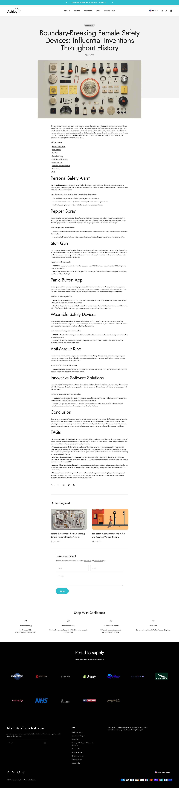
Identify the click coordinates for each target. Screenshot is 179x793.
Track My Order (109, 11)
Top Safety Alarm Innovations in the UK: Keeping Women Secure (108, 535)
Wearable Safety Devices (60, 159)
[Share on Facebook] (58, 485)
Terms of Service (98, 561)
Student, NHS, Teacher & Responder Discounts (83, 744)
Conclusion (55, 169)
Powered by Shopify (29, 780)
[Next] (112, 2)
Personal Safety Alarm (58, 146)
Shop (66, 11)
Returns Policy (76, 763)
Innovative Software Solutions (61, 165)
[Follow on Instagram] (18, 772)
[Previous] (66, 2)
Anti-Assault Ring (57, 162)
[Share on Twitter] (63, 485)
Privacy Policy (87, 561)
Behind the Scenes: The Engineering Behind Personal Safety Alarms (68, 535)
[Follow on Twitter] (13, 772)
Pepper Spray (56, 150)
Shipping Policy (77, 759)
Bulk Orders (88, 11)
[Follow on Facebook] (8, 772)
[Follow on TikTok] (23, 772)
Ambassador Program (78, 736)
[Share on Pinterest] (69, 485)
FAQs (98, 11)
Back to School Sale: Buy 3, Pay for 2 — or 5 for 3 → (89, 3)
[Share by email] (74, 485)
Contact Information (78, 756)
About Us (77, 11)
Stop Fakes (75, 739)
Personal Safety (89, 25)
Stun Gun (55, 153)
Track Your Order (77, 732)
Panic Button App (57, 156)
